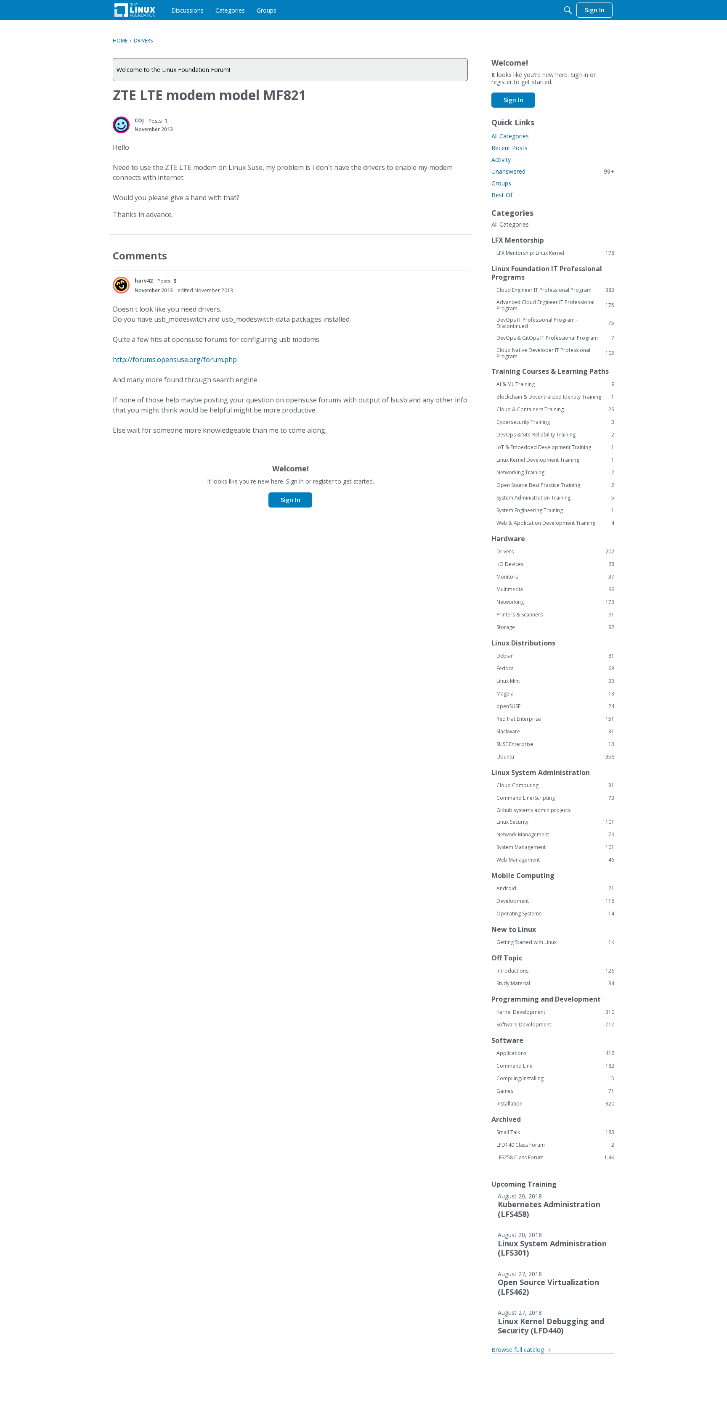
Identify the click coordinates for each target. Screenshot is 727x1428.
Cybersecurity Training (555, 422)
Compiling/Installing (555, 1078)
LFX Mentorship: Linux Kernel (555, 253)
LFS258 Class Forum (555, 1157)
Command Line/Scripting (555, 798)
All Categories (510, 136)
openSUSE (555, 706)
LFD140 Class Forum (555, 1145)
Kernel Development (555, 1012)
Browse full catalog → (521, 1350)
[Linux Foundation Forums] (134, 10)
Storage (555, 627)
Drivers (555, 551)
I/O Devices (555, 564)
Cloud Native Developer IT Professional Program (555, 353)
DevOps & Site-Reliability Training (555, 435)
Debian (555, 656)
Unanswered (552, 171)
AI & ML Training (555, 384)
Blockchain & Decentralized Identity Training (555, 397)
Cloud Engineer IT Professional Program (555, 290)
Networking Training (555, 472)
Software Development (555, 1025)
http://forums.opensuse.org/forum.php (175, 359)
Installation (555, 1104)
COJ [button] (139, 120)
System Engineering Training (555, 510)
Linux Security (555, 822)
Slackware (555, 731)
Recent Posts (509, 148)
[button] (121, 124)
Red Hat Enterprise (555, 719)
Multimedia (555, 589)
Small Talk (555, 1132)
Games (555, 1091)
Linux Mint (555, 681)
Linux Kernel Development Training (555, 460)
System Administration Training (555, 498)
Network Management (555, 834)
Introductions (555, 971)
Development (555, 901)
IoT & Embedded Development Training (555, 447)
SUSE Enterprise (555, 744)
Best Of (501, 195)
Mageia (555, 694)
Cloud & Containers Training (555, 409)
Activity (501, 160)
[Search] (568, 10)
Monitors (555, 577)
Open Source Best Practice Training (555, 485)
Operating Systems (555, 914)
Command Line (555, 1066)
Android (555, 888)
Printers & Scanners (555, 615)
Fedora (555, 668)
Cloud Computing (555, 785)
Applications (555, 1053)
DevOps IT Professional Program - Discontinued (555, 323)
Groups (501, 183)
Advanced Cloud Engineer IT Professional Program (555, 305)
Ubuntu (555, 757)
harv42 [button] (144, 280)
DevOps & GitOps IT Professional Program (555, 338)
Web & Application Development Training (555, 523)
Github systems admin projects (533, 810)
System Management (555, 847)
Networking (555, 602)
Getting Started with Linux (555, 942)
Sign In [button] (290, 500)
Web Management (555, 860)
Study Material (555, 983)
